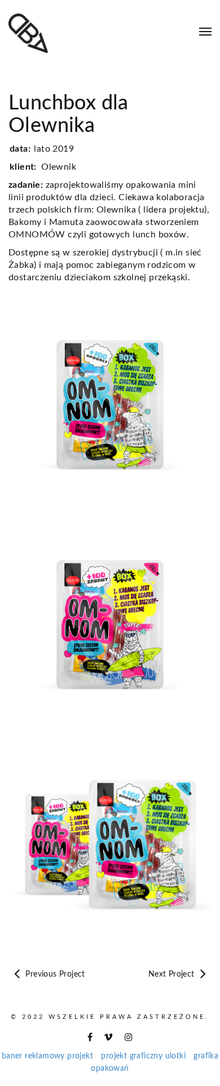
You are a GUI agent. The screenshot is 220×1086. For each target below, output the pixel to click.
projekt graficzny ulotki (143, 1056)
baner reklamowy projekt (47, 1056)
